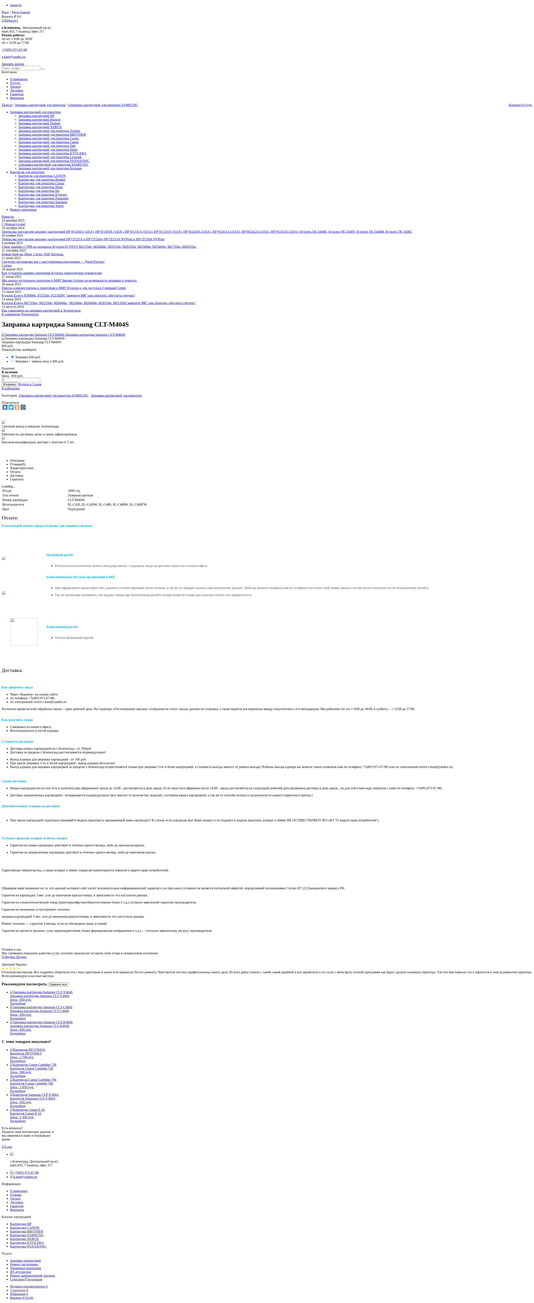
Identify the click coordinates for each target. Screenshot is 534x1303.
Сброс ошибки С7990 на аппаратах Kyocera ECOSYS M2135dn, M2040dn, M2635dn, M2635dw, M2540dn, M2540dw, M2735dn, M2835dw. (99, 246)
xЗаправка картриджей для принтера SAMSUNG (103, 105)
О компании (19, 79)
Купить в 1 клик (30, 384)
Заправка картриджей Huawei (39, 119)
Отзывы (15, 1195)
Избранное (19, 1294)
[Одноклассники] (17, 407)
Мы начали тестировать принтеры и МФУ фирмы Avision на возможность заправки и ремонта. (69, 280)
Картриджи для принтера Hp (38, 191)
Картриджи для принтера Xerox (41, 206)
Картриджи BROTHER (26, 1231)
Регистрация (21, 12)
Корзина (22, 1297)
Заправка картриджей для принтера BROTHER (52, 134)
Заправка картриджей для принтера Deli (47, 146)
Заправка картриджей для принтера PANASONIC (53, 161)
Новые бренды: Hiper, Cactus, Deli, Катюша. (33, 254)
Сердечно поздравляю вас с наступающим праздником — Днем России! (53, 261)
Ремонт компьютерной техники (32, 1275)
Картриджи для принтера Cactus (41, 183)
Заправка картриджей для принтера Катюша (50, 168)
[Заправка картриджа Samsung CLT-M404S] (63, 334)
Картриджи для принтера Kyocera (42, 194)
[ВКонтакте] (5, 407)
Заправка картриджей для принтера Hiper (47, 149)
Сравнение (19, 1290)
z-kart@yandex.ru (13, 57)
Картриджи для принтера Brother (41, 179)
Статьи (7, 265)
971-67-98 (14, 49)
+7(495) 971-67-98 (26, 1172)
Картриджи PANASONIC (28, 1246)
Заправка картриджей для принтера (40, 105)
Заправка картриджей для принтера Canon (48, 142)
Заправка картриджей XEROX (40, 127)
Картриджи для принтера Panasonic (43, 198)
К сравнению (11, 314)
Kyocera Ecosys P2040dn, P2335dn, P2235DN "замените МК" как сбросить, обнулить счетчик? (68, 295)
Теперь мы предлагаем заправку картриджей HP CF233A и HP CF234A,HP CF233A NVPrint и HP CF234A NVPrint (83, 239)
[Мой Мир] (23, 407)
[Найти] (42, 69)
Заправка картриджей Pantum (39, 123)
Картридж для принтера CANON (42, 176)
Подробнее (18, 1003)
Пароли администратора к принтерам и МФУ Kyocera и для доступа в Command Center (64, 288)
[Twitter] (11, 407)
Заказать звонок (13, 64)
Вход (5, 12)
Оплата (15, 86)
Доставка (16, 90)
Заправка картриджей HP (36, 116)
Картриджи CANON (24, 1227)
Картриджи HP (20, 1224)
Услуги (15, 83)
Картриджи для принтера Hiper (40, 187)
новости (16, 5)
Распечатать (30, 314)
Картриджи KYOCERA (27, 1242)
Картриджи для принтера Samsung (42, 202)
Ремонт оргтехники (24, 1264)
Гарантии (17, 94)
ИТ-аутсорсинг (20, 1272)
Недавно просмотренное (29, 1286)
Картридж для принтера (27, 172)
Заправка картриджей (25, 1260)
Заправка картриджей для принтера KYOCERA (52, 153)
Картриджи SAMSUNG (27, 1235)
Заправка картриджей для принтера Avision (49, 131)
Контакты (17, 98)
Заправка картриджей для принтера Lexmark (50, 157)
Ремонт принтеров (23, 209)
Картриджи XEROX (24, 1239)
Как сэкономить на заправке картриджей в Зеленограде (41, 310)
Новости (8, 216)
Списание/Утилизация (26, 1279)
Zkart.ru (7, 105)
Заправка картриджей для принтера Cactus (48, 138)
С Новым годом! (13, 224)
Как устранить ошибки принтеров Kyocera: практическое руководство (52, 273)
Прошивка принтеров (25, 1268)
